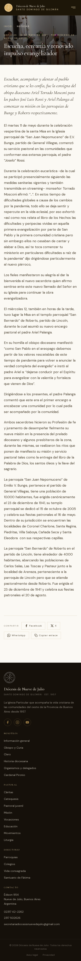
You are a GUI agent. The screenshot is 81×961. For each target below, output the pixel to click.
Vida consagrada (15, 871)
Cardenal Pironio (14, 775)
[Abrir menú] (73, 7)
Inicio (8, 26)
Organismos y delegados (20, 768)
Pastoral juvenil (13, 806)
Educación (10, 826)
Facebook (35, 625)
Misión (8, 812)
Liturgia (8, 840)
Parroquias (11, 857)
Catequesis (11, 799)
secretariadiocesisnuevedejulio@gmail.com (32, 924)
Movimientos (12, 833)
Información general (17, 741)
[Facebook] (7, 722)
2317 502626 (12, 918)
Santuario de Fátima (17, 877)
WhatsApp (19, 635)
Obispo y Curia (13, 747)
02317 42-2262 (14, 911)
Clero (7, 754)
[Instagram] (17, 722)
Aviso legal (32, 954)
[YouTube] (27, 722)
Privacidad (49, 954)
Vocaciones (11, 819)
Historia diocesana (16, 761)
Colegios (9, 864)
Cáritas (8, 792)
